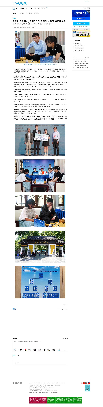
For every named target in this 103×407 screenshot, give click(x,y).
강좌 (17, 8)
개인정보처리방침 (54, 383)
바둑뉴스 (15, 13)
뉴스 (14, 8)
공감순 (17, 355)
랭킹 (27, 8)
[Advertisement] (40, 322)
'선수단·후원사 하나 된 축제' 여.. (80, 61)
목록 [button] (66, 309)
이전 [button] (58, 309)
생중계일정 (29, 13)
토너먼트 (44, 8)
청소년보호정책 (62, 383)
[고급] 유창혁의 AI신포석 (79, 50)
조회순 (85, 57)
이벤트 (38, 8)
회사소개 (31, 383)
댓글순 (88, 57)
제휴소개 (39, 383)
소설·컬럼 (22, 8)
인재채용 (44, 383)
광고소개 (35, 383)
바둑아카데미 (77, 40)
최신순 (14, 355)
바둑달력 (36, 13)
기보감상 (21, 13)
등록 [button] (65, 349)
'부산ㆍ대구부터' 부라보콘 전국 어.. (81, 67)
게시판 (30, 8)
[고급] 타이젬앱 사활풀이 (79, 49)
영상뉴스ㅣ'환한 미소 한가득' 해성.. (81, 63)
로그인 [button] (88, 8)
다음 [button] (62, 309)
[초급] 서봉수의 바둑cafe (79, 45)
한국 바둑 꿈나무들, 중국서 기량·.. (81, 60)
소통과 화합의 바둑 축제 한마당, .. (81, 65)
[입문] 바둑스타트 (77, 43)
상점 (35, 8)
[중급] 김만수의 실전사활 (79, 47)
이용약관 (48, 383)
